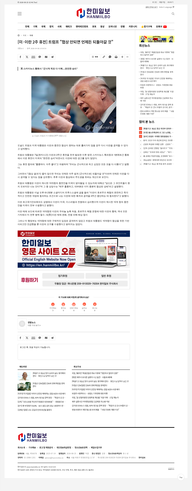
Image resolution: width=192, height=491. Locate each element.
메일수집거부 (96, 447)
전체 (27, 26)
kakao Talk (39, 57)
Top (180, 477)
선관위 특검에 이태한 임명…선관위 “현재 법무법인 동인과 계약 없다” (158, 144)
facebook (20, 57)
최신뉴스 (144, 45)
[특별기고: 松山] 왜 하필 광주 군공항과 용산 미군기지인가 (158, 164)
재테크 (69, 26)
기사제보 (32, 447)
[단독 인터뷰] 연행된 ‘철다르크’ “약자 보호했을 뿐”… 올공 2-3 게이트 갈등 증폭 (158, 148)
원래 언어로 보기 (152, 7)
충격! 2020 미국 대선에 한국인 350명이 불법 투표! (158, 140)
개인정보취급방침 (63, 447)
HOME (19, 35)
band (33, 57)
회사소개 (21, 447)
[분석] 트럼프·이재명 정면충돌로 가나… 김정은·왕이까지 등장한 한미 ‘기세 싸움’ (158, 136)
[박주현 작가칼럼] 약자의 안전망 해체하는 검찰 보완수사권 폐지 (156, 79)
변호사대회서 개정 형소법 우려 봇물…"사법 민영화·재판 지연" (157, 112)
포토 (94, 26)
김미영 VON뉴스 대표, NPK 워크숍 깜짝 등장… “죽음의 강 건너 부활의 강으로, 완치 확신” (157, 106)
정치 (51, 26)
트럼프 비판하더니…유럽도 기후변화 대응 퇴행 (156, 86)
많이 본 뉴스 (146, 121)
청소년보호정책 (81, 447)
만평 (123, 26)
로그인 (154, 2)
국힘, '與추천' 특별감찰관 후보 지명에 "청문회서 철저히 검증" (157, 53)
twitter (27, 57)
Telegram (52, 57)
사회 (59, 26)
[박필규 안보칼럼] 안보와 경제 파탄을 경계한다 (156, 73)
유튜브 (159, 26)
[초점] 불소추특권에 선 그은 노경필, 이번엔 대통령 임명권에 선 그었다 (158, 132)
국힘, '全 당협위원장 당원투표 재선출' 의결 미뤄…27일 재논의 (156, 92)
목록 (96, 57)
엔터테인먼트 (82, 26)
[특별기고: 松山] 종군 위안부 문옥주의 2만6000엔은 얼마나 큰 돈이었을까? (158, 128)
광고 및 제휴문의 (46, 447)
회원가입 (162, 2)
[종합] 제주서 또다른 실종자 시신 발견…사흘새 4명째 (156, 60)
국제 (43, 26)
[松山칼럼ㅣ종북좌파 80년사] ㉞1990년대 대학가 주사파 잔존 (158, 160)
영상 (102, 26)
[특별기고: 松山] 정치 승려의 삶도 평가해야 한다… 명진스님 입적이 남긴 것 (157, 66)
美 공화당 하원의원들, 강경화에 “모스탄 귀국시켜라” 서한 (158, 156)
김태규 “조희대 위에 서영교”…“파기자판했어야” (158, 152)
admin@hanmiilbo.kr (54, 457)
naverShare (46, 57)
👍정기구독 (146, 26)
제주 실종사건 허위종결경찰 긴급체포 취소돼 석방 (156, 99)
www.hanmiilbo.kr (33, 467)
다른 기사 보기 (34, 325)
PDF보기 (170, 2)
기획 (35, 26)
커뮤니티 (133, 26)
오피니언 (112, 26)
